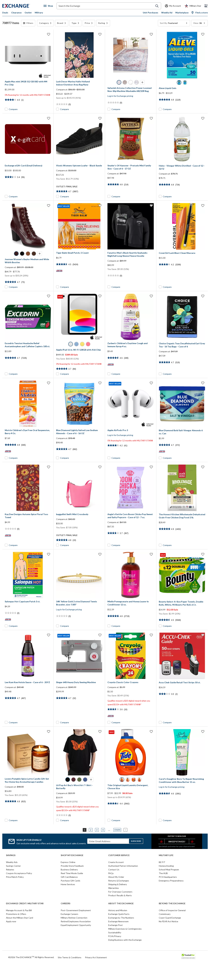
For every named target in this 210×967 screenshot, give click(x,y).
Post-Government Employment (76, 910)
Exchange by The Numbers (121, 917)
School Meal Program (169, 869)
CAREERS (65, 903)
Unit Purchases (150, 12)
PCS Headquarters (168, 877)
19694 (117, 830)
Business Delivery (69, 869)
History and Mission (117, 910)
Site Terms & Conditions (69, 957)
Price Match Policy (15, 877)
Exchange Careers (69, 914)
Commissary (164, 914)
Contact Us (113, 869)
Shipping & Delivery (117, 884)
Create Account (116, 862)
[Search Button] (156, 6)
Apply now (11, 921)
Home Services (68, 884)
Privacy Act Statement (96, 957)
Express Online (68, 862)
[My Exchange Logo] (22, 6)
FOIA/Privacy (114, 936)
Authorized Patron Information (123, 866)
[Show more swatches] (142, 82)
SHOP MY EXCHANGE (72, 855)
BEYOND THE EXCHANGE (172, 903)
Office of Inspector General (172, 910)
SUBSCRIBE (136, 841)
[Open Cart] (206, 5)
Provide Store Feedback (72, 866)
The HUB (163, 873)
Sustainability (114, 932)
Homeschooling (166, 866)
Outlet (28, 12)
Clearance (16, 12)
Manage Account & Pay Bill (19, 910)
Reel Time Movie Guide (72, 873)
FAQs (111, 873)
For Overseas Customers (120, 891)
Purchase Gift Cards (70, 880)
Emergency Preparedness (171, 880)
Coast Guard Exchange (170, 917)
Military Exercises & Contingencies (125, 928)
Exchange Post (115, 925)
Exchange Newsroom (118, 921)
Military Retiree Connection (74, 917)
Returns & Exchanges (118, 880)
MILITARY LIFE (166, 855)
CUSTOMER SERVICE (119, 855)
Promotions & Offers (16, 914)
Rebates (10, 869)
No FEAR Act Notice (168, 921)
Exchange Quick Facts (118, 914)
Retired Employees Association (76, 921)
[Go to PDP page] (28, 55)
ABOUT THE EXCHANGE (121, 903)
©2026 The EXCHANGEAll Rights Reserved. (31, 957)
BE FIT (162, 862)
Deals (5, 12)
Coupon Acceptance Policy (19, 873)
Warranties (113, 888)
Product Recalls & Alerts (120, 895)
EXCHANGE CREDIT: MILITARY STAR (25, 903)
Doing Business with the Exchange (125, 940)
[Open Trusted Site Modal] (188, 956)
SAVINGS (10, 855)
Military (39, 12)
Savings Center (13, 866)
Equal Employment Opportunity (76, 925)
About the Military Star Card (19, 917)
